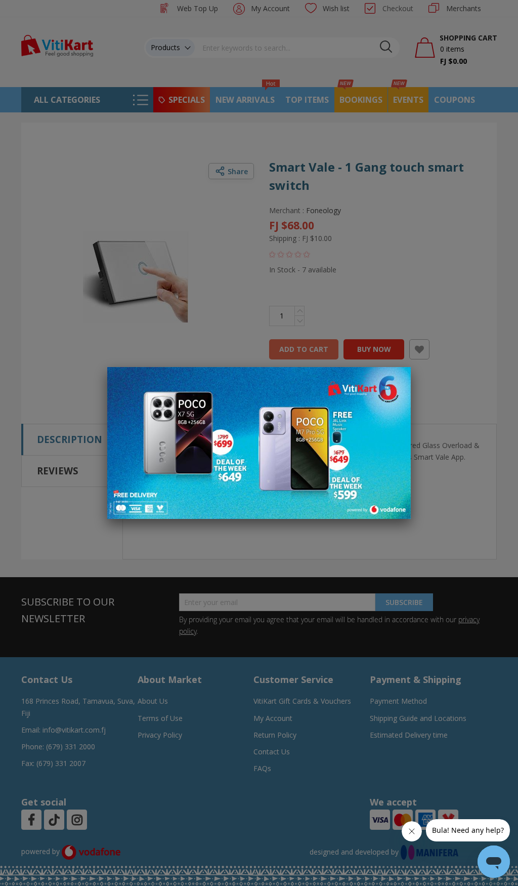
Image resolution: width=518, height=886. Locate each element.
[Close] (396, 380)
